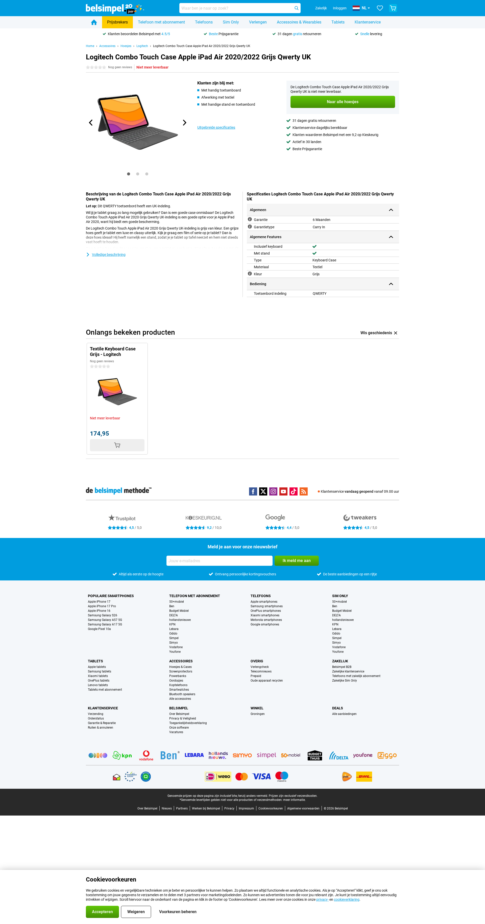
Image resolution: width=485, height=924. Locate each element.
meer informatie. (294, 800)
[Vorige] (91, 123)
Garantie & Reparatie (102, 723)
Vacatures (176, 732)
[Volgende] (184, 123)
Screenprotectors (180, 671)
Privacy (229, 808)
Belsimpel (178, 708)
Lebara (174, 629)
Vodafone (176, 647)
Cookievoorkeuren (270, 808)
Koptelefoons (178, 685)
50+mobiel (176, 601)
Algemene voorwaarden (303, 808)
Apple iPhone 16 (99, 611)
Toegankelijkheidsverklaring (188, 723)
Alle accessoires (180, 699)
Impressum (246, 808)
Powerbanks (177, 676)
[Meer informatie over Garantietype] (250, 226)
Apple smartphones (264, 601)
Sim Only (231, 22)
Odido (173, 633)
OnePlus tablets (98, 680)
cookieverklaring (346, 899)
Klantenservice (368, 22)
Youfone (175, 651)
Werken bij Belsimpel (206, 808)
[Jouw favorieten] (380, 8)
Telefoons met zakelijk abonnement (356, 676)
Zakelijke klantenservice (348, 671)
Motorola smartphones (266, 620)
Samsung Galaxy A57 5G (105, 620)
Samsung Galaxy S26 (102, 615)
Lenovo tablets (98, 685)
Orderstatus (96, 718)
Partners (182, 808)
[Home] (94, 22)
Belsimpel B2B (341, 667)
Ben (171, 606)
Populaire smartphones (111, 596)
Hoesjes (125, 46)
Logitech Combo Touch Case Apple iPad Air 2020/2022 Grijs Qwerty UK (201, 46)
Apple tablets (97, 667)
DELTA (173, 615)
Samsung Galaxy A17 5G (105, 624)
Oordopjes (176, 680)
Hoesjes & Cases (180, 667)
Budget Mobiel (179, 611)
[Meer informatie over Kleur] (250, 274)
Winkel (257, 708)
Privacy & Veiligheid (182, 718)
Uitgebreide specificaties (216, 127)
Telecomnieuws (261, 671)
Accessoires (107, 46)
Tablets (338, 22)
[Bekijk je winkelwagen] (393, 8)
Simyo (173, 642)
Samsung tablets (99, 671)
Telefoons (204, 22)
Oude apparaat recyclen (267, 680)
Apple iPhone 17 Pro (102, 606)
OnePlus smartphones (266, 611)
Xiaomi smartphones (265, 615)
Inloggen (340, 8)
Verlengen (258, 22)
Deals (337, 708)
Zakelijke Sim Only (344, 680)
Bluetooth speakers (182, 694)
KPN (172, 624)
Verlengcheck (260, 667)
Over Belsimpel (179, 714)
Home (90, 46)
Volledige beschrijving (109, 255)
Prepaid (256, 676)
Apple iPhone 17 (99, 601)
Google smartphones (265, 624)
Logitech (142, 46)
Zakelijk (340, 661)
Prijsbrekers (117, 22)
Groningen (258, 714)
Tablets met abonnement (105, 689)
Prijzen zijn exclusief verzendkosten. (293, 796)
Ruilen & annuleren (100, 727)
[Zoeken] (297, 8)
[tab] (128, 173)
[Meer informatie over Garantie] (250, 219)
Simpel (174, 638)
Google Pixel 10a (99, 629)
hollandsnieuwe (180, 620)
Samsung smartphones (267, 606)
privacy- (322, 899)
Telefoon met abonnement (161, 22)
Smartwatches (179, 689)
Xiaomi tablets (98, 676)
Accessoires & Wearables (299, 22)
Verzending (95, 714)
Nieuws (167, 808)
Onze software (179, 727)
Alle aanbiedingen (344, 714)
